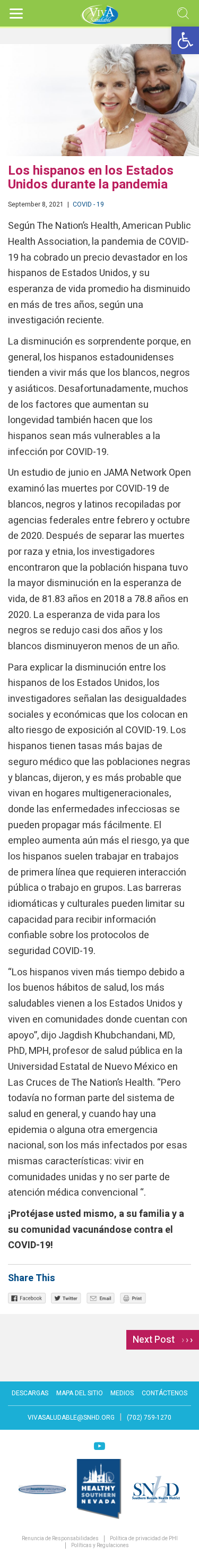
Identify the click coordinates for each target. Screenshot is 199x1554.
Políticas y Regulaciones (100, 1545)
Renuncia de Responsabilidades (60, 1538)
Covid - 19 (88, 204)
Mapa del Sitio (79, 1393)
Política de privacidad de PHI (144, 1538)
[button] (185, 40)
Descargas (30, 1393)
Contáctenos (164, 1393)
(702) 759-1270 (149, 1417)
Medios (122, 1393)
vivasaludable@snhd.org (71, 1417)
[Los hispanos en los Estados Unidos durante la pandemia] (99, 100)
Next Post (163, 1340)
